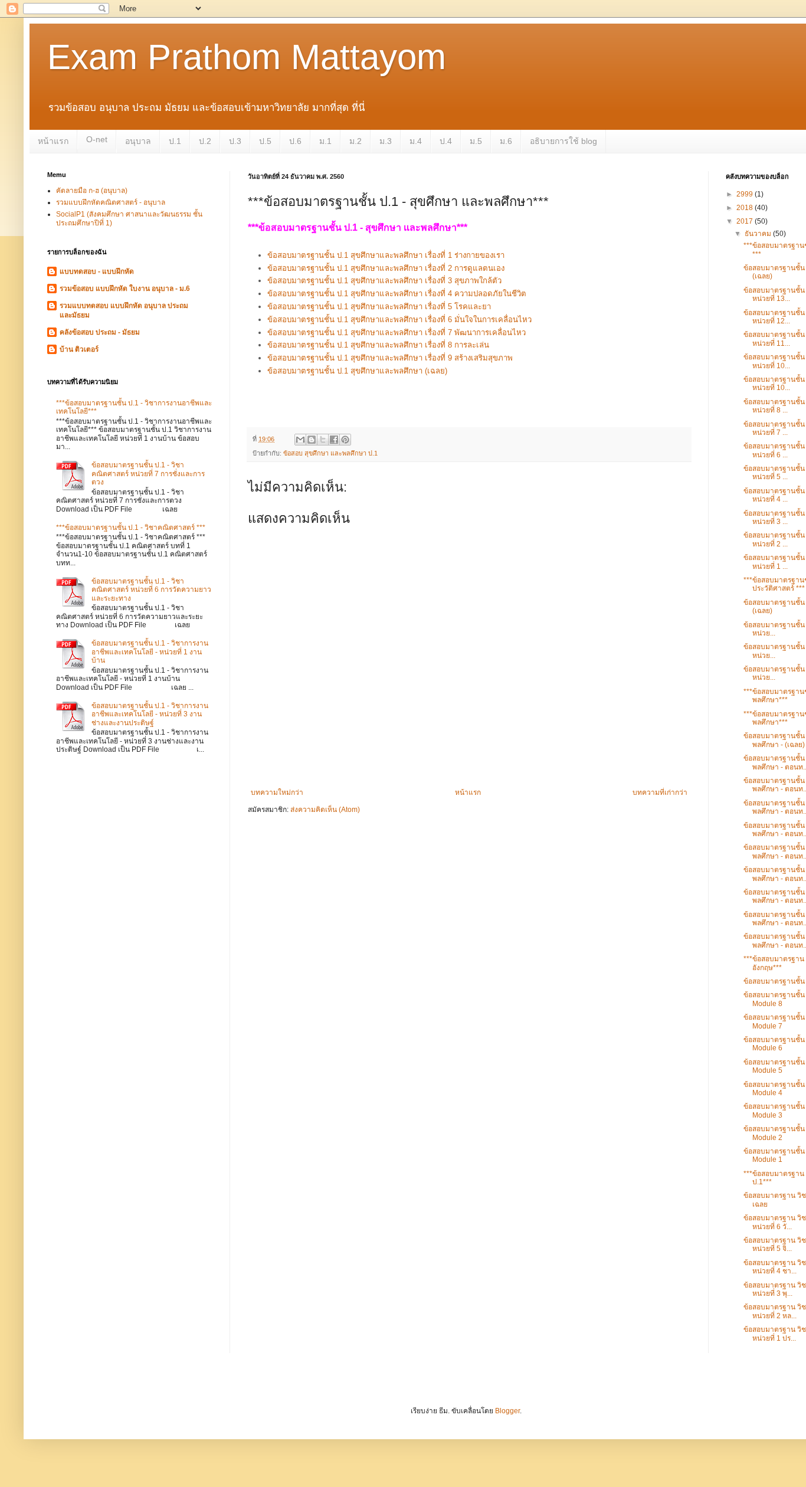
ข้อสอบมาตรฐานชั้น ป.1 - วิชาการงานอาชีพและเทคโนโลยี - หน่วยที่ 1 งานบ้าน (149, 651)
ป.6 (295, 141)
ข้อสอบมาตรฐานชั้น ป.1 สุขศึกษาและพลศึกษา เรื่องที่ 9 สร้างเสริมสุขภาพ (390, 357)
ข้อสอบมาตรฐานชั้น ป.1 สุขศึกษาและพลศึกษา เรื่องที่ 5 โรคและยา (379, 306)
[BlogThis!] (311, 440)
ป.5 (265, 141)
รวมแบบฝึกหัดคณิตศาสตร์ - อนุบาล (110, 202)
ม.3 (385, 141)
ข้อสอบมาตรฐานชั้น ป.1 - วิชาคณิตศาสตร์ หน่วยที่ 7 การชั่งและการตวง (148, 473)
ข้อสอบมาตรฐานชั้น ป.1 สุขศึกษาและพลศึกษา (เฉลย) (358, 370)
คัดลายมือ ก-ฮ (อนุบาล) (91, 190)
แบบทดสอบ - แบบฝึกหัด (97, 271)
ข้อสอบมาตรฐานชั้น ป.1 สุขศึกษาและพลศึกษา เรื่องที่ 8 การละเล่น (378, 344)
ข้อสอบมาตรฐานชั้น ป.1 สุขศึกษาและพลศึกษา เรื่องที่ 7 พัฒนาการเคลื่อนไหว (396, 332)
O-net (96, 139)
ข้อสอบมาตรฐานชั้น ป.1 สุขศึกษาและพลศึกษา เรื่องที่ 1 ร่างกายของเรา (385, 255)
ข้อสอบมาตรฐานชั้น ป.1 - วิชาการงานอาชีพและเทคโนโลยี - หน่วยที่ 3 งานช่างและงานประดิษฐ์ (149, 714)
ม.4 (415, 141)
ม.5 (476, 141)
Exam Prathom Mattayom (246, 57)
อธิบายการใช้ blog (563, 141)
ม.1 (325, 141)
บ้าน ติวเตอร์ (79, 349)
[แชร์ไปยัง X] (323, 440)
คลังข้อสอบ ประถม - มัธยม (100, 332)
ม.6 (506, 141)
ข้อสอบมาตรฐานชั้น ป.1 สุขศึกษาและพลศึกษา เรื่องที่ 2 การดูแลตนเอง (385, 268)
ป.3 (235, 141)
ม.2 (355, 141)
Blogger (507, 1411)
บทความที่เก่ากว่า (660, 792)
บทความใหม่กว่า (277, 792)
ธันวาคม (759, 234)
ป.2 (205, 141)
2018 (745, 208)
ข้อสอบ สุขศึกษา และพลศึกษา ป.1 (330, 453)
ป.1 (175, 141)
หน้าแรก (53, 141)
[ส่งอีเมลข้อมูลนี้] (300, 440)
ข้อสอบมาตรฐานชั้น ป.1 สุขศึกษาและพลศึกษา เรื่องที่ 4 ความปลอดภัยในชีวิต (396, 293)
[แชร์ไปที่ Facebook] (334, 440)
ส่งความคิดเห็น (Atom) (325, 809)
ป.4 (446, 141)
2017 (745, 221)
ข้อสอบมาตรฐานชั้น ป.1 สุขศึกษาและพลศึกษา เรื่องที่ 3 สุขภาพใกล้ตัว (384, 280)
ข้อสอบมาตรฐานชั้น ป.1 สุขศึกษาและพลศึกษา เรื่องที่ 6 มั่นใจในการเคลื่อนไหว (399, 319)
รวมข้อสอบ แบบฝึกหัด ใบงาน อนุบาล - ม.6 (125, 288)
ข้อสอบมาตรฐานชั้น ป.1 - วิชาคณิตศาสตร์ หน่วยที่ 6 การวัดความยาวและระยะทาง (151, 589)
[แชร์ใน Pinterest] (345, 440)
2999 (745, 194)
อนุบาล (138, 141)
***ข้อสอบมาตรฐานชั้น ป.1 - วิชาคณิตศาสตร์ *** (130, 527)
